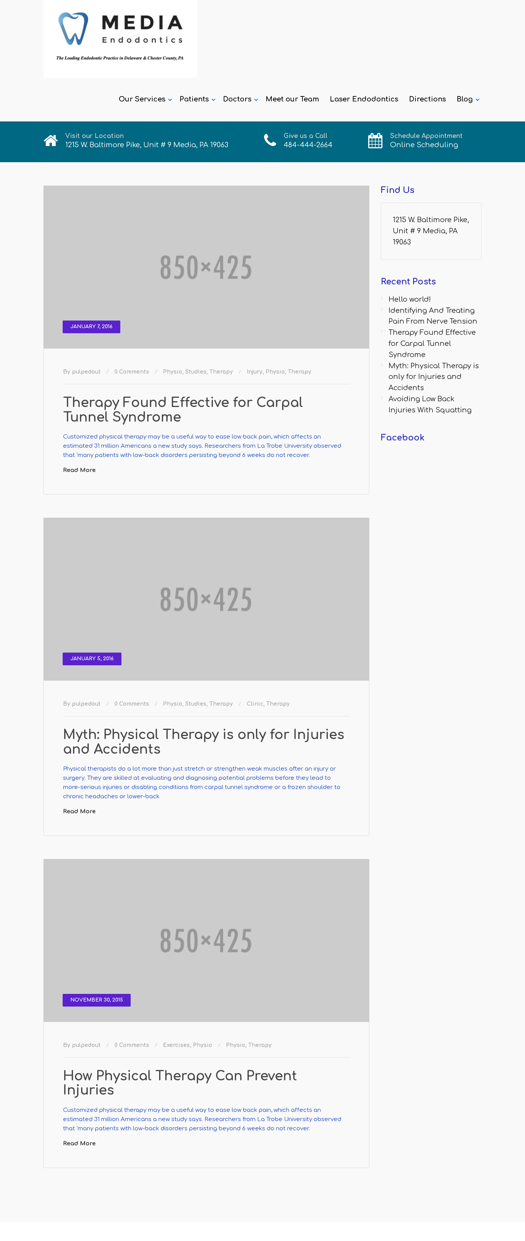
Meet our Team (292, 99)
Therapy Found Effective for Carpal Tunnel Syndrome (183, 409)
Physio (172, 372)
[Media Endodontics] (120, 39)
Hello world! (410, 299)
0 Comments (132, 372)
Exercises (176, 1045)
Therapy (221, 372)
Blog (465, 99)
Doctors (237, 99)
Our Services (142, 99)
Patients (194, 99)
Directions (427, 99)
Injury (254, 372)
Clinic (255, 704)
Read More (79, 470)
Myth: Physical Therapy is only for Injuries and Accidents (203, 742)
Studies (195, 372)
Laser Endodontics (364, 99)
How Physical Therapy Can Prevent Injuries (180, 1083)
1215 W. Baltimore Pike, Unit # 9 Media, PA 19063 (431, 231)
